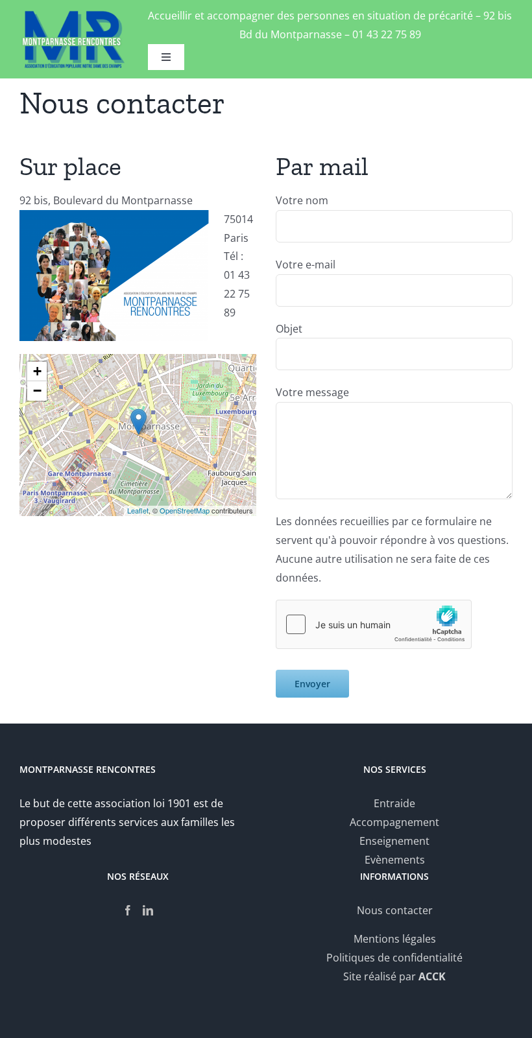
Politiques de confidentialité (394, 957)
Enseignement (394, 841)
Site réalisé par (394, 976)
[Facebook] (128, 910)
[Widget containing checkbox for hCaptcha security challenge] (374, 624)
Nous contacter (395, 910)
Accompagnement (394, 822)
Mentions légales (395, 939)
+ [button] (37, 371)
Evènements (395, 860)
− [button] (37, 391)
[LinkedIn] (148, 910)
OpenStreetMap (185, 510)
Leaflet (138, 510)
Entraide (394, 803)
